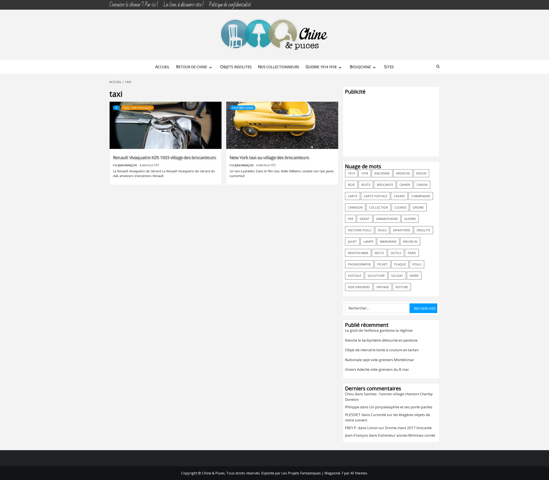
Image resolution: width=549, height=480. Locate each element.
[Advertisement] (391, 124)
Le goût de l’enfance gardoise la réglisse (379, 330)
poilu (416, 264)
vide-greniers (359, 287)
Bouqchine (360, 67)
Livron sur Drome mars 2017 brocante (399, 427)
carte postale (375, 196)
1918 (364, 173)
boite (365, 185)
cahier (405, 185)
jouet (352, 241)
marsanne (388, 241)
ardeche (403, 173)
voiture (401, 287)
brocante (385, 185)
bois (351, 185)
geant (365, 219)
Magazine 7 (333, 473)
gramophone (387, 219)
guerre (410, 219)
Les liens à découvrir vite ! (183, 5)
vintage (382, 287)
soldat (397, 276)
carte (352, 196)
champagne (420, 196)
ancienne (382, 173)
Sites (389, 67)
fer (350, 219)
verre (414, 276)
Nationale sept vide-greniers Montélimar (379, 359)
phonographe (359, 264)
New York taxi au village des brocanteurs (269, 157)
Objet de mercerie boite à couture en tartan (382, 349)
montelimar (358, 253)
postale (354, 276)
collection (378, 207)
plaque (400, 264)
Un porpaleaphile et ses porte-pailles (400, 406)
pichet (382, 264)
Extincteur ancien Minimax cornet (406, 435)
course (400, 207)
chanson (355, 207)
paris (412, 253)
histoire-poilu (359, 230)
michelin (410, 241)
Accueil (162, 67)
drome (418, 207)
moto (379, 253)
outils (396, 253)
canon (421, 185)
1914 (351, 173)
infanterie (401, 230)
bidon (421, 173)
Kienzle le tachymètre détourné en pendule (381, 340)
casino (399, 196)
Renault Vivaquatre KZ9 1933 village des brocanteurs (164, 157)
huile (382, 230)
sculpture (376, 276)
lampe (368, 241)
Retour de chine (191, 67)
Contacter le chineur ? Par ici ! (133, 5)
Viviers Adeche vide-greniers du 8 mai (377, 369)
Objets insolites (236, 67)
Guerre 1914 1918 (321, 67)
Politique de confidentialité (229, 5)
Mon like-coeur (242, 108)
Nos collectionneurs (278, 67)
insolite (423, 230)
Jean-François (127, 165)
